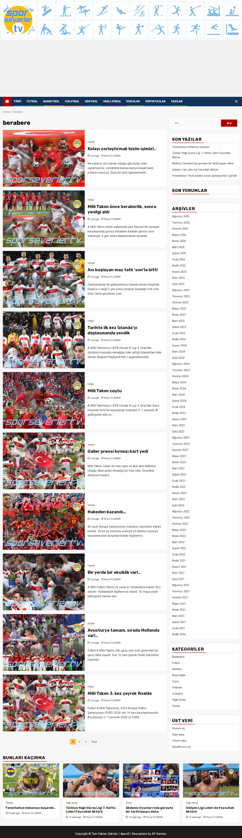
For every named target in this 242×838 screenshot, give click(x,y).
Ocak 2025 (178, 333)
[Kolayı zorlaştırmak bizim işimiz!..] (44, 158)
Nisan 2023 (179, 462)
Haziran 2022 (180, 523)
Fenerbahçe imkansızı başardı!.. (191, 147)
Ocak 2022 (178, 554)
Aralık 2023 (179, 413)
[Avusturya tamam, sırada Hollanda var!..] (44, 642)
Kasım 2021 (179, 567)
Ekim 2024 (178, 351)
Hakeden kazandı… (107, 511)
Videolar (133, 101)
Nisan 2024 (179, 388)
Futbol (32, 101)
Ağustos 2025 (180, 290)
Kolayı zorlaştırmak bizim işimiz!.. (122, 148)
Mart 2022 (178, 542)
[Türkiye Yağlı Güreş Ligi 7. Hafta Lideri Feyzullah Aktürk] (91, 780)
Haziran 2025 (180, 302)
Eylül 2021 (178, 579)
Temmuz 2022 (181, 517)
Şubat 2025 (179, 327)
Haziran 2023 (180, 450)
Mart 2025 (178, 321)
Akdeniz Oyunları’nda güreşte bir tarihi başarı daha (202, 163)
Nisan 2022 (179, 536)
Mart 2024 (178, 394)
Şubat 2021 (179, 622)
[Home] (7, 101)
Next (94, 741)
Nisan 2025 (179, 314)
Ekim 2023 (178, 425)
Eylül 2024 (178, 358)
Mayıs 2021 (179, 603)
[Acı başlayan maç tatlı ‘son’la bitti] (44, 279)
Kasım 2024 (179, 345)
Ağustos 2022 (180, 511)
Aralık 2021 (179, 560)
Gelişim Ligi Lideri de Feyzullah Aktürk (195, 169)
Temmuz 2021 (181, 591)
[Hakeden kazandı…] (44, 521)
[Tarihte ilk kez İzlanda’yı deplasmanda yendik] (44, 339)
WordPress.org (181, 747)
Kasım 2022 (179, 493)
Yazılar (177, 101)
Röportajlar (155, 101)
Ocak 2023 (178, 480)
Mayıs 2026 (179, 235)
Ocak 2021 (178, 628)
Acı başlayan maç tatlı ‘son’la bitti (123, 269)
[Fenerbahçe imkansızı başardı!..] (31, 780)
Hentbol (91, 101)
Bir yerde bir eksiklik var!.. (114, 572)
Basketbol (51, 101)
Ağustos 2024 (180, 364)
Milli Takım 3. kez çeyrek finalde (120, 693)
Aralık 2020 (179, 634)
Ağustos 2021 (180, 585)
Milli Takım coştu (105, 390)
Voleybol (72, 101)
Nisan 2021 (179, 609)
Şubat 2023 (179, 474)
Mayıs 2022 (179, 530)
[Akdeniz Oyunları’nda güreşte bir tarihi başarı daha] (151, 780)
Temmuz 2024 (181, 370)
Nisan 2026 (179, 241)
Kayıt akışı (178, 734)
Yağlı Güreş (112, 101)
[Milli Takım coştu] (44, 400)
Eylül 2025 (178, 284)
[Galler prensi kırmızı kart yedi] (44, 461)
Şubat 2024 (179, 400)
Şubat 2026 (179, 253)
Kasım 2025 (179, 271)
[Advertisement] (121, 68)
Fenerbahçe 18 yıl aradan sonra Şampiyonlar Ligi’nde (204, 175)
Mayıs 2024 (179, 382)
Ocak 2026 (178, 259)
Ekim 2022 (178, 499)
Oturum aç (178, 728)
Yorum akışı (179, 740)
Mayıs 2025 (179, 308)
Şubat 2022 (179, 548)
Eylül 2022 (178, 505)
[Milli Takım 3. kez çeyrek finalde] (44, 703)
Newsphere (139, 834)
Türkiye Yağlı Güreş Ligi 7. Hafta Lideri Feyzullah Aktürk (91, 810)
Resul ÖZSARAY (112, 156)
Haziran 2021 (180, 597)
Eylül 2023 (178, 431)
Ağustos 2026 (180, 216)
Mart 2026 (178, 247)
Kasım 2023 (179, 419)
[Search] (236, 101)
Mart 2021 (178, 616)
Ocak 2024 (178, 407)
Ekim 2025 (178, 278)
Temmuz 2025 (181, 296)
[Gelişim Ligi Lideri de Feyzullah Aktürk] (211, 780)
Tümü (17, 101)
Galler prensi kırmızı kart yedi (118, 451)
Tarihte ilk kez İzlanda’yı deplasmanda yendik (112, 330)
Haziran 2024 (180, 376)
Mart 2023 (178, 468)
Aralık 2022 (179, 487)
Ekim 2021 (178, 573)
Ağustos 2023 (180, 437)
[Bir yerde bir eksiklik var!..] (44, 582)
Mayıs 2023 (179, 456)
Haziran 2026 (180, 228)
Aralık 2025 (179, 265)
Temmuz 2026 (181, 222)
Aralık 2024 (179, 339)
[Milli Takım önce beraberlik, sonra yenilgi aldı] (44, 218)
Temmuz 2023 (181, 444)
